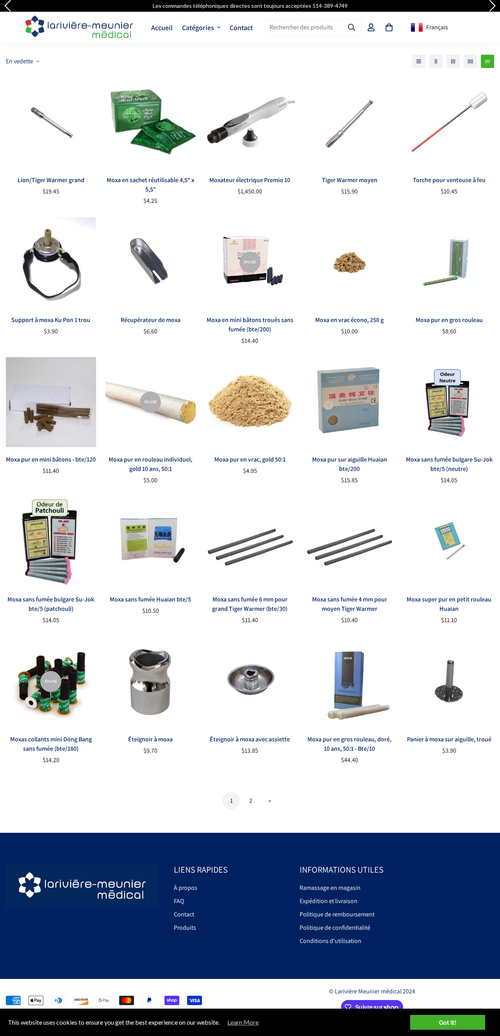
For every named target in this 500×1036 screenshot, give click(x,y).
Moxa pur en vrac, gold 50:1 (250, 459)
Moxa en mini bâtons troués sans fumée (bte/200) (250, 324)
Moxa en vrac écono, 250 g (349, 320)
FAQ (179, 901)
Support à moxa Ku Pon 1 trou (50, 320)
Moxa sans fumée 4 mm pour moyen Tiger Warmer (349, 604)
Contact (241, 27)
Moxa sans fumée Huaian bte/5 (150, 599)
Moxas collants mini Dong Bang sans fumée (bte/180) (51, 744)
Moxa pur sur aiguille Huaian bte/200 (349, 464)
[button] (389, 27)
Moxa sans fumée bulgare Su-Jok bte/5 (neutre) (449, 464)
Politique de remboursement (337, 914)
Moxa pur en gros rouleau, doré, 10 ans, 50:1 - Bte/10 (349, 744)
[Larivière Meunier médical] (79, 27)
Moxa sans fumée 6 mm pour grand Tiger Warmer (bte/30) (250, 604)
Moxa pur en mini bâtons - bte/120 (51, 459)
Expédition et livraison (328, 901)
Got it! (447, 1022)
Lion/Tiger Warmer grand (51, 180)
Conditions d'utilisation (330, 941)
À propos (185, 888)
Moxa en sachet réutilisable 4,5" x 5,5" (150, 184)
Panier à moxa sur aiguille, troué (449, 739)
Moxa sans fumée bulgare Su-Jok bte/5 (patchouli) (50, 604)
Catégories (198, 27)
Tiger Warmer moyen (349, 180)
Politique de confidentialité (335, 927)
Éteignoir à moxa (150, 739)
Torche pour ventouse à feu (449, 180)
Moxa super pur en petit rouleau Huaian (449, 604)
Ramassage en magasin (330, 888)
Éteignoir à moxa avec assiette (250, 739)
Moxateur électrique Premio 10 (249, 180)
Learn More (243, 1022)
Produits (185, 927)
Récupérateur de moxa (150, 320)
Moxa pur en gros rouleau (449, 320)
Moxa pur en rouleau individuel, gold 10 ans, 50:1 (150, 464)
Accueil (162, 27)
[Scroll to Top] (485, 993)
